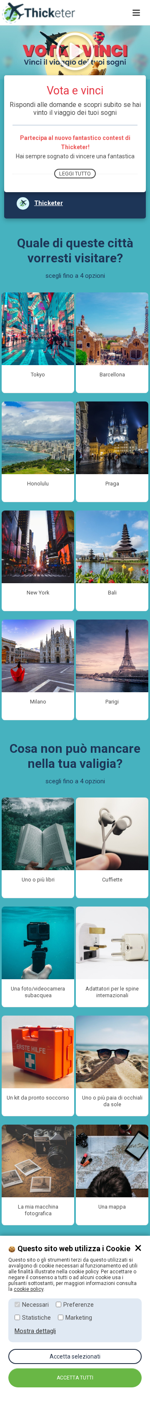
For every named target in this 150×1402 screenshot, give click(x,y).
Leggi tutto (75, 173)
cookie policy (28, 1289)
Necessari (35, 1304)
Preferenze (78, 1304)
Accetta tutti (75, 1378)
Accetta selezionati (75, 1356)
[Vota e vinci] (75, 12)
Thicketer (48, 203)
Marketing (78, 1317)
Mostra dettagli (35, 1331)
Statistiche (36, 1317)
